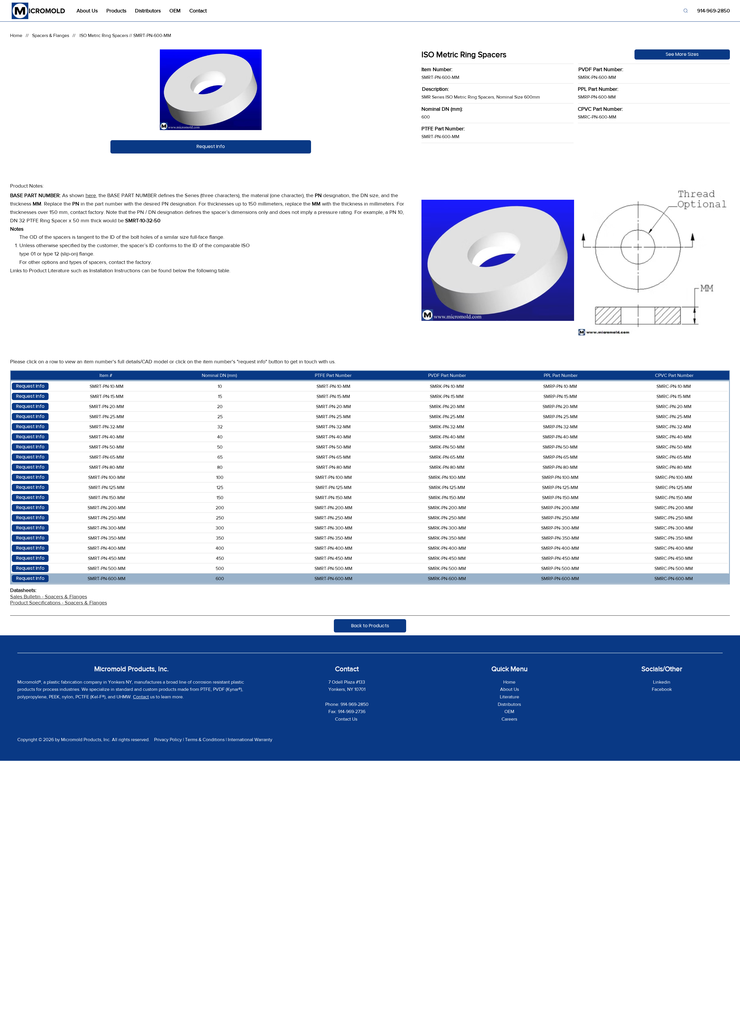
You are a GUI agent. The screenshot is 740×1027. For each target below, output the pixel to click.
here (91, 195)
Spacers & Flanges (50, 35)
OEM (509, 711)
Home (16, 35)
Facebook (662, 689)
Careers (509, 719)
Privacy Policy (168, 739)
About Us (509, 689)
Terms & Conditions (205, 739)
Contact (141, 696)
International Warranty (250, 739)
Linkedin (661, 682)
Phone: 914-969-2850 (347, 704)
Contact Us (346, 719)
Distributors (509, 704)
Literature (509, 696)
